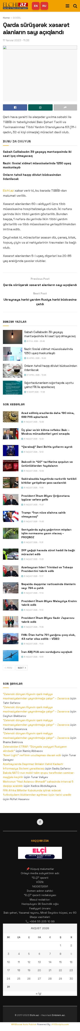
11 (19, 962)
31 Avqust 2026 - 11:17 (33, 576)
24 (8, 978)
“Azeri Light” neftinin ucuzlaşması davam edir (32, 755)
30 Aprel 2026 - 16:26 (36, 358)
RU (44, 5)
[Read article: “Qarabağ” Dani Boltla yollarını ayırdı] (10, 450)
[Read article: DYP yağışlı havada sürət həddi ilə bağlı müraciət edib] (10, 554)
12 (29, 962)
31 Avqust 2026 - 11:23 (33, 559)
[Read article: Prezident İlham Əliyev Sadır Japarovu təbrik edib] (10, 621)
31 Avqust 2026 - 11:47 (33, 504)
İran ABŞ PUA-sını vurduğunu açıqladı (46, 652)
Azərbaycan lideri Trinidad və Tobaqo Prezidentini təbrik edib (47, 569)
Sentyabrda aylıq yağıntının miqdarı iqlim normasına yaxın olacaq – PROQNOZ (46, 533)
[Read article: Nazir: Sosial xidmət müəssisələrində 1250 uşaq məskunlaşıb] (12, 354)
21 (50, 970)
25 (18, 978)
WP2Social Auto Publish (24, 1024)
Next (21, 667)
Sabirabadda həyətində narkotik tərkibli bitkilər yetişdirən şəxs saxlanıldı (49, 480)
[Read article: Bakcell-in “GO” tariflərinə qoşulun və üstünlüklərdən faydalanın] (10, 465)
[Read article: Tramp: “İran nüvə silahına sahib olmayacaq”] (10, 516)
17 (8, 970)
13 (39, 962)
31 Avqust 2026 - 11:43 (33, 521)
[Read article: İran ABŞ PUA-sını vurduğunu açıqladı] (10, 655)
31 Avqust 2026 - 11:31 (33, 542)
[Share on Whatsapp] (40, 107)
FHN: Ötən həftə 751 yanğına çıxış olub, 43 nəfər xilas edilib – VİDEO (48, 637)
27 (39, 978)
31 (8, 987)
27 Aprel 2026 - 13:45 (36, 375)
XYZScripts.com (60, 1024)
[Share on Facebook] (15, 107)
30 (71, 978)
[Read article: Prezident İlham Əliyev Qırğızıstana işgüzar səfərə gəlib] (10, 499)
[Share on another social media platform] (65, 107)
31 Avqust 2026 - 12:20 (33, 439)
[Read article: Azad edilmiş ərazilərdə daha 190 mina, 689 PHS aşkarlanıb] (10, 416)
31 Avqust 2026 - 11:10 (33, 610)
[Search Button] (75, 6)
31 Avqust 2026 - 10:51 (33, 657)
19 (29, 970)
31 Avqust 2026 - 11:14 (33, 593)
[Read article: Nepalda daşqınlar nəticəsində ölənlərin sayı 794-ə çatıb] (10, 587)
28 (50, 978)
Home (6, 17)
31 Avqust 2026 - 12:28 (33, 422)
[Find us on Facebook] (40, 822)
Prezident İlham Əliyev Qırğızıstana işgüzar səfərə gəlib (45, 497)
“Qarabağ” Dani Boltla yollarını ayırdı (46, 446)
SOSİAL (17, 17)
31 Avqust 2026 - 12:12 (33, 452)
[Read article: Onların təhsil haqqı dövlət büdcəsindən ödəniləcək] (12, 371)
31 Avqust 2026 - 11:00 (33, 643)
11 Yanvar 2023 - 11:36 (16, 40)
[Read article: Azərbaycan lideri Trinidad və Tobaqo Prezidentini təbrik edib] (10, 571)
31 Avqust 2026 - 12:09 (33, 471)
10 (8, 962)
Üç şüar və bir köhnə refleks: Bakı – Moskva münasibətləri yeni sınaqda (45, 432)
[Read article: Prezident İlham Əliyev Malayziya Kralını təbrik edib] (10, 604)
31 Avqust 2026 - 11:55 (33, 487)
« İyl (38, 993)
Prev (9, 667)
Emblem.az (58, 1015)
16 (71, 962)
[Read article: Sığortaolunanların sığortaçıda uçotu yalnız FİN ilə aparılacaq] (12, 388)
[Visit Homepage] (15, 6)
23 (71, 970)
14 (50, 962)
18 (18, 970)
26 (28, 978)
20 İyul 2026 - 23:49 (35, 341)
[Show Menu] (67, 6)
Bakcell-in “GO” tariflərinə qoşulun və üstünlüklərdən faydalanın (47, 463)
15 (60, 962)
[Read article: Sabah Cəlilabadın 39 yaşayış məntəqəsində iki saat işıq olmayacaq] (12, 337)
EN (36, 5)
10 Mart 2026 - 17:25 (35, 392)
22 (60, 970)
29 (60, 978)
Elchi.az (8, 191)
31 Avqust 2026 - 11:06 (33, 627)
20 (39, 970)
